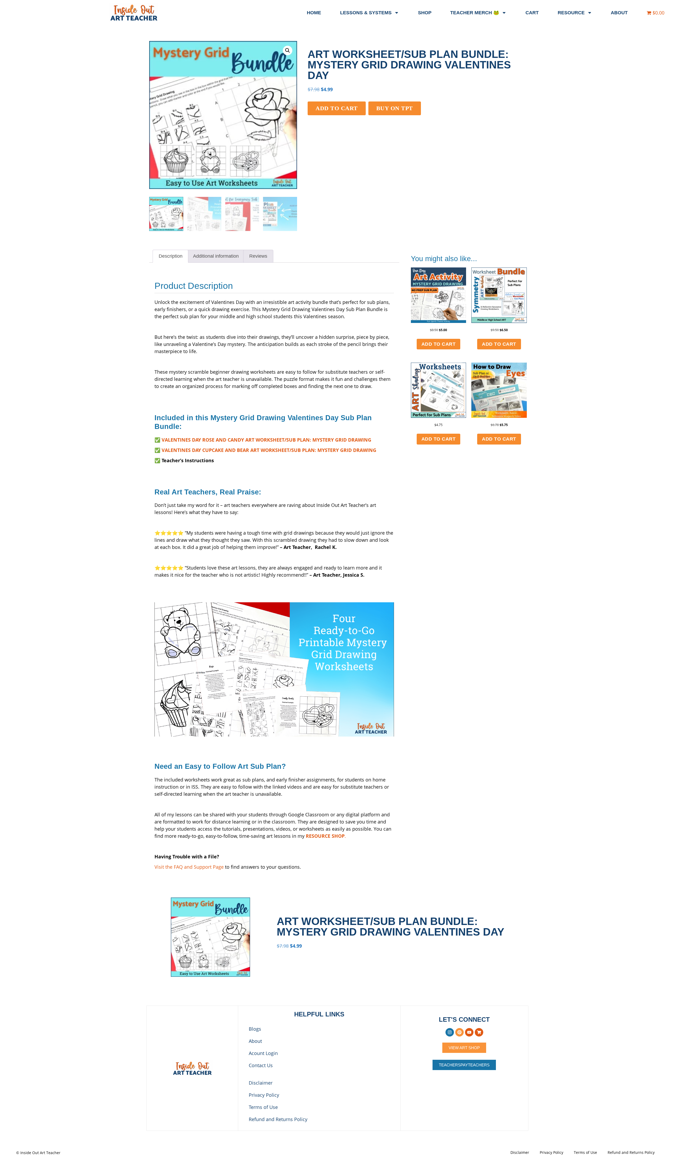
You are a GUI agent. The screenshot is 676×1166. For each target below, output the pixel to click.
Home (314, 12)
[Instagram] (449, 1032)
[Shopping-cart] (479, 1032)
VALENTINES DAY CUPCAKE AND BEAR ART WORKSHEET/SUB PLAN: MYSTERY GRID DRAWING (269, 450)
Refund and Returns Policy (278, 1119)
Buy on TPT (394, 108)
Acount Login (263, 1053)
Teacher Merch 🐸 (474, 12)
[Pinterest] (459, 1032)
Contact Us (261, 1065)
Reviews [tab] (258, 256)
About (619, 12)
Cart (532, 12)
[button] (287, 50)
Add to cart (337, 108)
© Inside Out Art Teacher (38, 1152)
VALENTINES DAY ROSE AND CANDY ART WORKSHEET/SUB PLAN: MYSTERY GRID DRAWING (266, 440)
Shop (424, 12)
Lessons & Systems (366, 12)
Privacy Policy (264, 1095)
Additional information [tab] (216, 256)
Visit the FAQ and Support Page (189, 867)
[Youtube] (469, 1032)
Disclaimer (261, 1083)
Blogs (255, 1029)
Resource (571, 12)
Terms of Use (263, 1107)
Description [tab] (170, 256)
